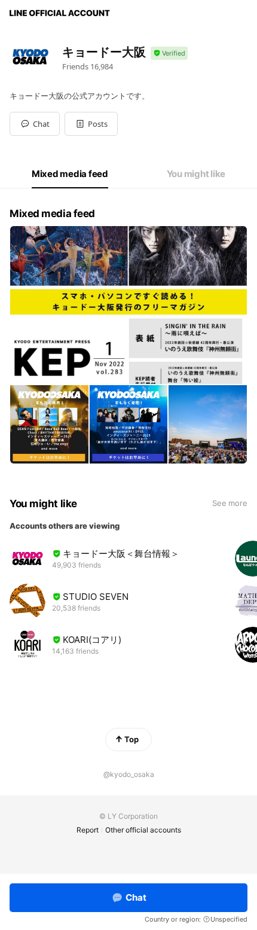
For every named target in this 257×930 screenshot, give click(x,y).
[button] (91, 124)
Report (88, 829)
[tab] (70, 174)
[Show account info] (169, 53)
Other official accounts (143, 829)
